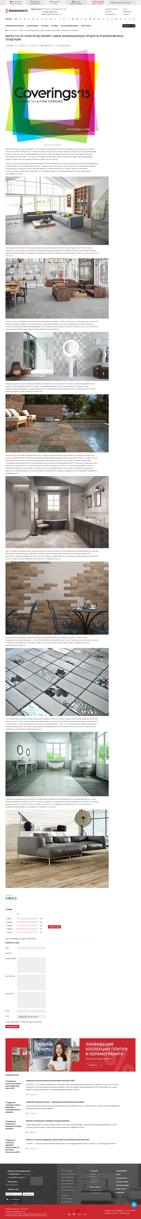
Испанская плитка (67, 1187)
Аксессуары (86, 26)
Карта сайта (120, 1192)
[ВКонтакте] (9, 898)
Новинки (64, 1195)
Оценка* (8, 953)
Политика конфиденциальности (15, 1212)
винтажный (44, 324)
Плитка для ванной (68, 1177)
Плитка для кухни (67, 1180)
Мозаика (45, 26)
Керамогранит (33, 26)
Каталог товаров (67, 1171)
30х (92, 253)
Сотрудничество (121, 1178)
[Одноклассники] (12, 898)
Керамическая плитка (14, 26)
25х (9, 559)
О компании (94, 1171)
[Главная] (6, 30)
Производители (121, 1171)
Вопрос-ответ (121, 1189)
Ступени (54, 26)
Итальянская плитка (68, 1190)
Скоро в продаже (67, 1198)
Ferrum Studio (131, 1210)
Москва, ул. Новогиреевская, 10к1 (55, 9)
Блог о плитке (95, 1187)
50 (11, 559)
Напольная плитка (68, 1184)
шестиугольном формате (67, 637)
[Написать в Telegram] (134, 1205)
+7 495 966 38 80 (97, 2)
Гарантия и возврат (122, 1185)
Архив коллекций (67, 1202)
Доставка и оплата (122, 1182)
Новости (93, 1174)
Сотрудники (94, 1179)
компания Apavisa (20, 250)
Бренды (8, 19)
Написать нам (13, 1189)
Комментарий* (10, 958)
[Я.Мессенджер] (15, 898)
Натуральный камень (69, 26)
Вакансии (93, 1177)
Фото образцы (95, 1193)
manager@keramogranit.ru (52, 14)
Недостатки (9, 993)
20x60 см (80, 253)
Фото (7, 1016)
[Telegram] (6, 898)
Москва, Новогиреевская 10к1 (19, 1171)
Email (7, 1011)
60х (6, 256)
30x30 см (83, 327)
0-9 (16, 19)
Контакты (93, 1182)
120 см (95, 253)
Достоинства (10, 976)
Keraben (13, 455)
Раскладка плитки (96, 1190)
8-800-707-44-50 (97, 4)
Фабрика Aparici (10, 163)
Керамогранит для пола (69, 1174)
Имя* (7, 948)
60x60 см (87, 253)
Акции (118, 1174)
